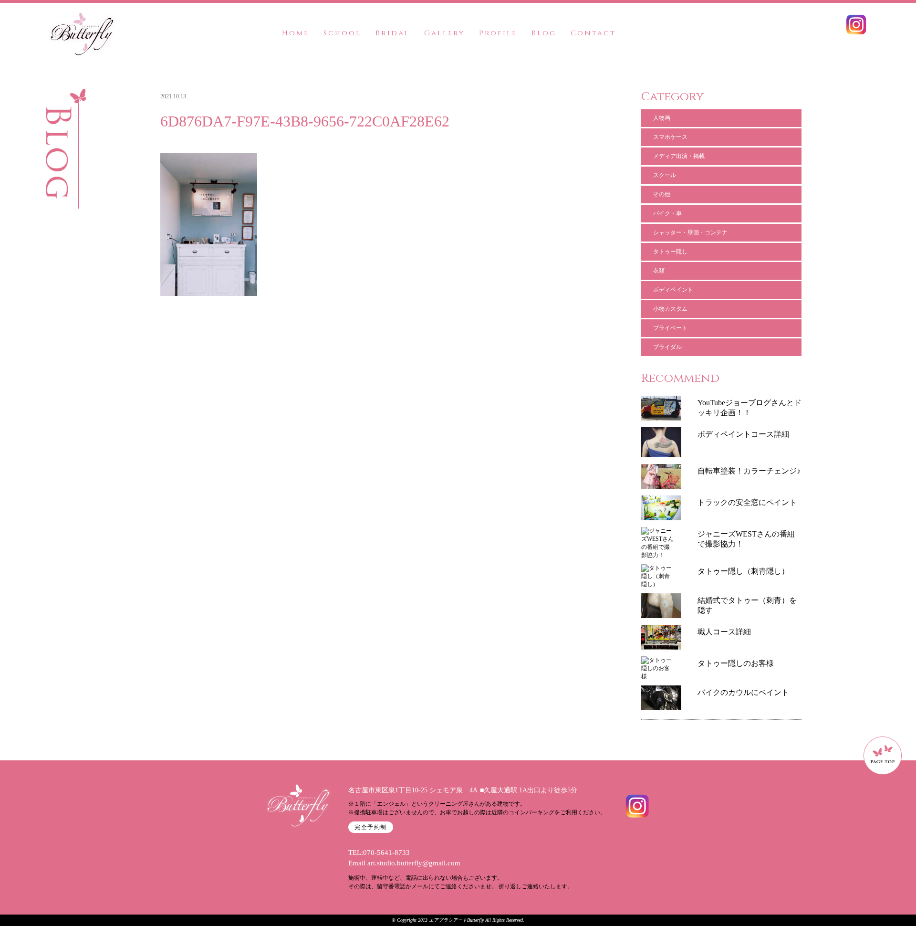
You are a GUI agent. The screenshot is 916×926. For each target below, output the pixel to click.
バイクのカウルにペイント (743, 692)
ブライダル (667, 347)
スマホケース (670, 137)
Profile (498, 33)
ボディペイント (673, 289)
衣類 (659, 270)
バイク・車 (667, 213)
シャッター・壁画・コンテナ (690, 232)
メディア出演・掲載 (679, 156)
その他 (661, 194)
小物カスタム (670, 308)
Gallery (444, 33)
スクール (664, 175)
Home (295, 33)
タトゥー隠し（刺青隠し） (743, 571)
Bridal (392, 33)
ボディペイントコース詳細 (743, 434)
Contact (593, 33)
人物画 (661, 118)
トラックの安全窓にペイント (747, 502)
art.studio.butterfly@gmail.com (413, 863)
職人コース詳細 (724, 632)
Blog (543, 33)
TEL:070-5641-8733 (379, 852)
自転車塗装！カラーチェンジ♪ (749, 471)
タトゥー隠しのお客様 (735, 663)
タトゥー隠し (670, 251)
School (342, 33)
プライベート (670, 328)
